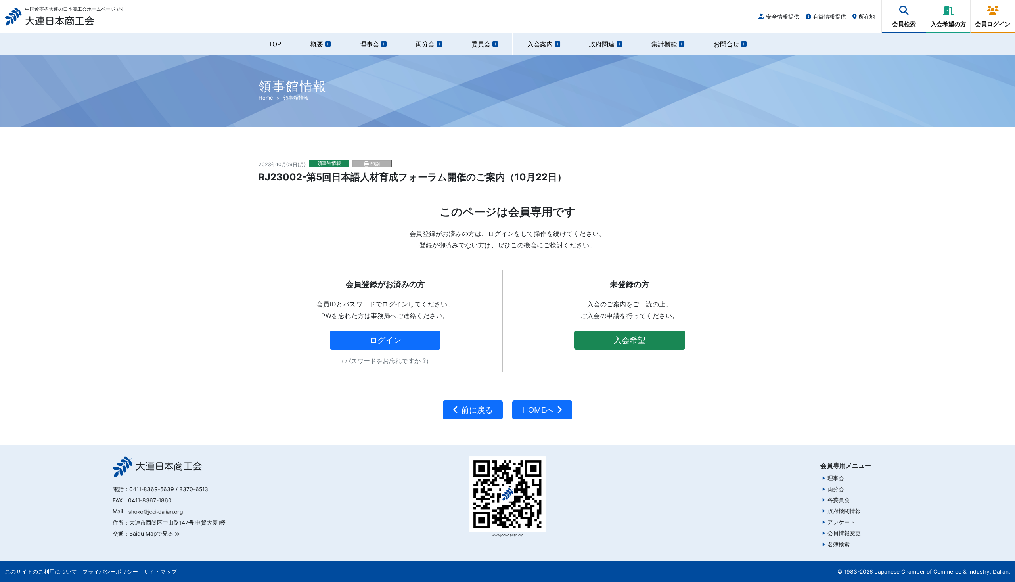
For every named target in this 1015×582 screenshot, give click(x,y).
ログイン (385, 340)
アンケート (841, 522)
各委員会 (838, 500)
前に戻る (476, 410)
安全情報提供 (781, 16)
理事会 (835, 478)
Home (266, 97)
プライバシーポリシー (110, 572)
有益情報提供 (828, 16)
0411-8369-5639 (151, 489)
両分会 (835, 489)
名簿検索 (838, 544)
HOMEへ (539, 410)
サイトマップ (160, 572)
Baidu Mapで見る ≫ (154, 533)
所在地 (866, 16)
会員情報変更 (844, 533)
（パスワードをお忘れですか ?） (385, 361)
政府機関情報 (844, 511)
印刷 (374, 164)
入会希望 (629, 340)
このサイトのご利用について (41, 572)
